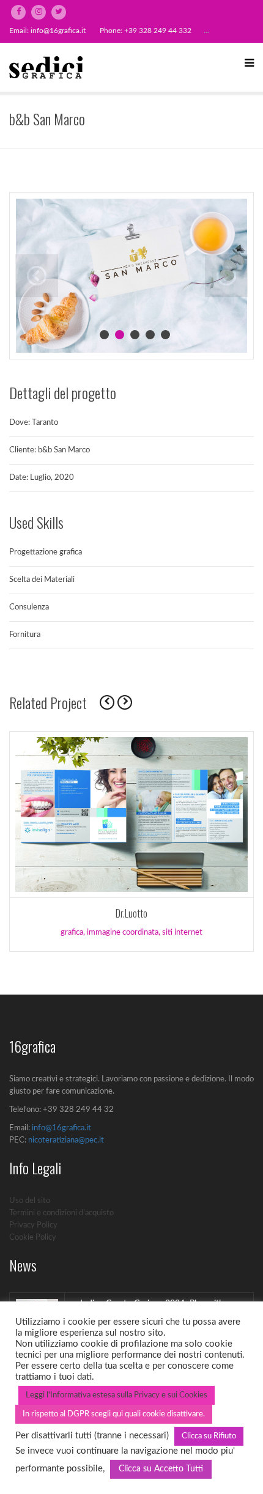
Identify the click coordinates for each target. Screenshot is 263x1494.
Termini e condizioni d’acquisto (61, 1213)
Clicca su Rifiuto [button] (209, 1436)
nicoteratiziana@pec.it (66, 1140)
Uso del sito (29, 1201)
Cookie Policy (32, 1238)
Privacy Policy (33, 1225)
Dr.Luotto (131, 913)
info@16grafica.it (58, 30)
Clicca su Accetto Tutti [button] (161, 1469)
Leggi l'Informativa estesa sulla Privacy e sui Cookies (116, 1395)
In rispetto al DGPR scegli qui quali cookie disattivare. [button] (114, 1414)
